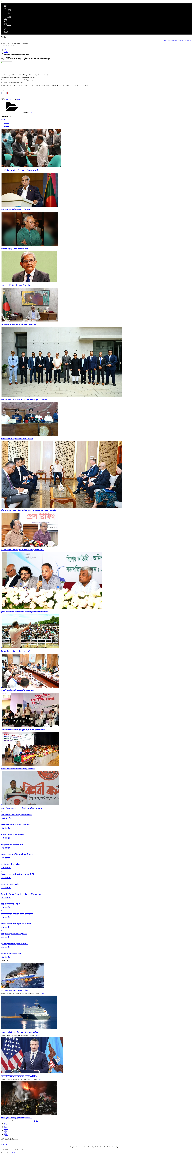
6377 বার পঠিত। (6, 858)
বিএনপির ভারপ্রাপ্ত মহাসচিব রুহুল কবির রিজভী (14, 249)
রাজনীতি (5, 19)
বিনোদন (5, 24)
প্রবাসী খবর (6, 31)
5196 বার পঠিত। (6, 917)
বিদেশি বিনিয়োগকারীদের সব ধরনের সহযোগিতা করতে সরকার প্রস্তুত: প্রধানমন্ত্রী (24, 399)
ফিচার (8, 27)
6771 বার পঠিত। (6, 848)
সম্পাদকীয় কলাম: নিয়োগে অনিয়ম (10, 864)
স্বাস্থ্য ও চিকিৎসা (10, 17)
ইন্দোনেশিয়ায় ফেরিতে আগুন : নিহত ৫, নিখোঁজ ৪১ (15, 990)
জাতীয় (5, 8)
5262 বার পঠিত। (6, 898)
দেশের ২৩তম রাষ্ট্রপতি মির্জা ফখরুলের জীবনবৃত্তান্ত (16, 285)
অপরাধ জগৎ (9, 15)
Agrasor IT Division (13, 1152)
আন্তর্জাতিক (6, 20)
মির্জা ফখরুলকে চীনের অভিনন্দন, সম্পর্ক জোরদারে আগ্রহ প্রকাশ (19, 324)
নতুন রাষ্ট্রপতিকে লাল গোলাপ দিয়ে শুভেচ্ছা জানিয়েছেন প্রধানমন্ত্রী (157, 40)
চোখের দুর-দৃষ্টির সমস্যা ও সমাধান (10, 904)
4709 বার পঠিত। (6, 947)
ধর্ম (4, 29)
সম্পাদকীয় (6, 32)
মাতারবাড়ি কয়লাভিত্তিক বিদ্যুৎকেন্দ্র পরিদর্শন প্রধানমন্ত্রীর (17, 690)
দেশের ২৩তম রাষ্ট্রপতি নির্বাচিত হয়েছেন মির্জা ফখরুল (180, 40)
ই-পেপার (5, 5)
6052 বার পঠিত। (6, 878)
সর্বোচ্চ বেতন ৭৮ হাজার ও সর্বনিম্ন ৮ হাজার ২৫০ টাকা (16, 815)
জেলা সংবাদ (9, 10)
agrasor (18, 99)
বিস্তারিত (42, 993)
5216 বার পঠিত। (6, 907)
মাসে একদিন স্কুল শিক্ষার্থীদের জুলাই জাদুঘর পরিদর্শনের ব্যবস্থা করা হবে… (22, 550)
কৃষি (4, 21)
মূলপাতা (5, 49)
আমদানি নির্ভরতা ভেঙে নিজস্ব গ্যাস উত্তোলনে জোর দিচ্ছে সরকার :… (21, 808)
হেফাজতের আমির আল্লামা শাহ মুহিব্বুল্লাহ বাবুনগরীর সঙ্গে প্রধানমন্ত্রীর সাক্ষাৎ (23, 729)
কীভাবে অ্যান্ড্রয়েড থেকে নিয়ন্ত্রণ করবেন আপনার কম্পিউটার (18, 874)
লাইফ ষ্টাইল (9, 25)
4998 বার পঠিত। (6, 927)
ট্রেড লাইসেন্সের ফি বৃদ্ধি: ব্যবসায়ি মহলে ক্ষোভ (14, 944)
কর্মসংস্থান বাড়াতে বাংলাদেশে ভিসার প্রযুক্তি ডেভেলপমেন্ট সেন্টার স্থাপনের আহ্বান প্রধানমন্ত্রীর (28, 510)
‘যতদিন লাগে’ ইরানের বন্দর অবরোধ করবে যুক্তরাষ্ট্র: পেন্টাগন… (19, 1076)
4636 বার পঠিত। (6, 957)
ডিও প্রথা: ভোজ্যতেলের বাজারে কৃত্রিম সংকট (14, 934)
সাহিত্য (5, 28)
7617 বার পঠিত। (6, 838)
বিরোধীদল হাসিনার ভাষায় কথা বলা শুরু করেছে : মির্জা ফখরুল (18, 769)
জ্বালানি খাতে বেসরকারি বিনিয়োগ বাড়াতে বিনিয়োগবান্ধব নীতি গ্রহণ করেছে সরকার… (25, 612)
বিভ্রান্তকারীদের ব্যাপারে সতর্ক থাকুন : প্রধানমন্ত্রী (15, 651)
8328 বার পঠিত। (6, 828)
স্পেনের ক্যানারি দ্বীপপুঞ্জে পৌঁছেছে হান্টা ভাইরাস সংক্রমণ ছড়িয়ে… (20, 1032)
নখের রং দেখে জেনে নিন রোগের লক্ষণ (11, 884)
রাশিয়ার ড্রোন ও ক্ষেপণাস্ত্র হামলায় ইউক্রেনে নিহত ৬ (16, 1118)
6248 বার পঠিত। (6, 868)
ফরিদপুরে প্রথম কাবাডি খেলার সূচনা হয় (12, 844)
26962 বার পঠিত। (6, 818)
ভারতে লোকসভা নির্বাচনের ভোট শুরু (137, 40)
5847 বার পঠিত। (6, 888)
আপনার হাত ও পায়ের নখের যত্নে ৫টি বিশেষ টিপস (15, 825)
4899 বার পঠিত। (6, 937)
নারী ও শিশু (9, 16)
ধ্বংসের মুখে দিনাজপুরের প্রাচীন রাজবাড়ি (12, 834)
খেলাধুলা (5, 23)
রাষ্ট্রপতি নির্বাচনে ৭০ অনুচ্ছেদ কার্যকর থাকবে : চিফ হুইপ (17, 439)
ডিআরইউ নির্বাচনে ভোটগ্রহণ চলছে (11, 954)
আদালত (8, 13)
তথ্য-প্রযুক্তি (9, 12)
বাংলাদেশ (5, 1131)
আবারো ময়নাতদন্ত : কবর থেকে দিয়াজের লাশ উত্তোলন (17, 914)
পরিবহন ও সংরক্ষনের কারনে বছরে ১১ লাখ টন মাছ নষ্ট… (17, 924)
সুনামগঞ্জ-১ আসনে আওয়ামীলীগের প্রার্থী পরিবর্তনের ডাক (16, 854)
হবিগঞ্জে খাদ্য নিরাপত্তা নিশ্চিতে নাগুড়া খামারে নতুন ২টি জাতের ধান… (21, 894)
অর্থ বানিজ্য (9, 9)
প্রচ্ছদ (5, 6)
